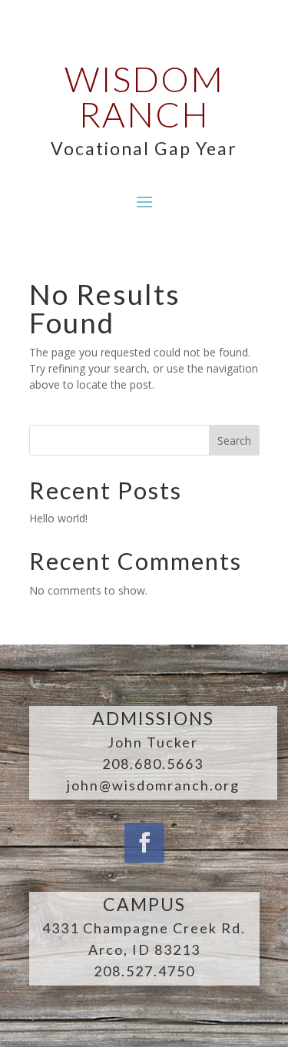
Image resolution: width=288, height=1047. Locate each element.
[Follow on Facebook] (144, 843)
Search (234, 440)
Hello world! (58, 518)
